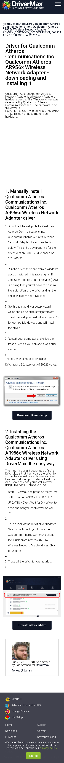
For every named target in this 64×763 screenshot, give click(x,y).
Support (41, 725)
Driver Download (46, 737)
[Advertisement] (32, 155)
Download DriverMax (32, 625)
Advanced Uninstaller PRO (26, 705)
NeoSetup (17, 717)
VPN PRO (17, 699)
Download (11, 731)
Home (8, 725)
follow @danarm (22, 670)
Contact (41, 731)
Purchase (10, 737)
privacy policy (48, 748)
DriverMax (42, 665)
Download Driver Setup (32, 415)
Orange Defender (21, 711)
